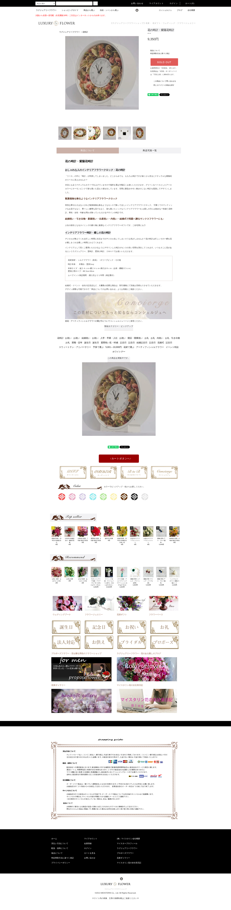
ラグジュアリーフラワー (46, 10)
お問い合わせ (137, 3)
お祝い (68, 338)
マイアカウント (156, 3)
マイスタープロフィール (127, 843)
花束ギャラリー (123, 858)
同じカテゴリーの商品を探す (163, 85)
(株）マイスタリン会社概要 (128, 839)
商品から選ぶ (89, 10)
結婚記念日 (142, 342)
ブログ (179, 10)
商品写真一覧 (150, 150)
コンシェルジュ (165, 10)
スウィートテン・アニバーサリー (75, 347)
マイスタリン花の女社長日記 (129, 863)
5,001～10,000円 (113, 347)
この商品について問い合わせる (164, 81)
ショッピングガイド (70, 10)
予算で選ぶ (98, 347)
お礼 (147, 338)
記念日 (123, 342)
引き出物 (175, 338)
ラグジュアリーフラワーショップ (116, 889)
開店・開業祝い (135, 338)
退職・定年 (77, 342)
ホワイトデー (118, 352)
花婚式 (160, 342)
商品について (88, 150)
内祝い (160, 338)
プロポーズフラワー (125, 853)
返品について (155, 50)
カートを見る (89, 853)
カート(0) (189, 3)
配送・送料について (59, 848)
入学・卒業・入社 (109, 338)
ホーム (54, 839)
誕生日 (87, 342)
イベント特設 (172, 347)
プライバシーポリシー (60, 863)
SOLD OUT (164, 62)
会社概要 (191, 10)
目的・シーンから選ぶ (109, 10)
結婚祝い (86, 338)
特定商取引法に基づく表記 (160, 53)
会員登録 (88, 843)
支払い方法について (59, 843)
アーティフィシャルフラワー (150, 347)
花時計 (85, 32)
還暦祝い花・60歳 (109, 342)
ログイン (174, 3)
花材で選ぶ (129, 347)
